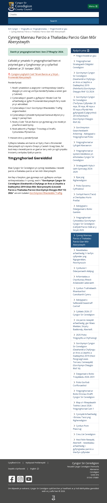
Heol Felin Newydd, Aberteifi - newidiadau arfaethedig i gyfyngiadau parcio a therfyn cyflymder (84, 446)
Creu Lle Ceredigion (85, 434)
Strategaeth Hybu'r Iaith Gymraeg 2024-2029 (84, 168)
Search (53, 21)
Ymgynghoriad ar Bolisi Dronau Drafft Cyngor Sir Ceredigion (83, 394)
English (33, 468)
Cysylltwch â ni (14, 462)
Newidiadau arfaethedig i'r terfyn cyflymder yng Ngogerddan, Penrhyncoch (83, 256)
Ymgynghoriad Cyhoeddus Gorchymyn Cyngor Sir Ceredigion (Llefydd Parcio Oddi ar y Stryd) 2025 (84, 224)
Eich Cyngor (13, 29)
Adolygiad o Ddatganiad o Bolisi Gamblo (82, 209)
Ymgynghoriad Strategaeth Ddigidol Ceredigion (83, 64)
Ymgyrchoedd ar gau (58, 29)
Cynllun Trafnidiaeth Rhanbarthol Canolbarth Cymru (84, 291)
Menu (92, 6)
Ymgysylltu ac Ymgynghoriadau (34, 29)
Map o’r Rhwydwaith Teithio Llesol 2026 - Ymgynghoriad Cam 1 (84, 405)
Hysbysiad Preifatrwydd (35, 462)
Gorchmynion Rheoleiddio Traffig (46, 193)
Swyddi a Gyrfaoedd (16, 468)
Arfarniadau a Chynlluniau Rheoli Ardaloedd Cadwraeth (83, 279)
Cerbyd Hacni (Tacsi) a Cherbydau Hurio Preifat (84, 197)
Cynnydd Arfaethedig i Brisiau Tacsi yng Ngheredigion (85, 417)
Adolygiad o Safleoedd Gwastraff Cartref (83, 303)
